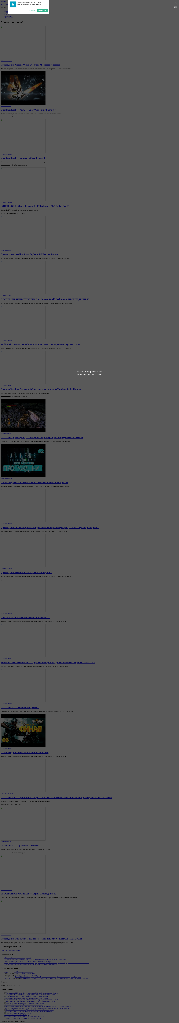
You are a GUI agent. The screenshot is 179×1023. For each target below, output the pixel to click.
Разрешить (42, 10)
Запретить (32, 10)
